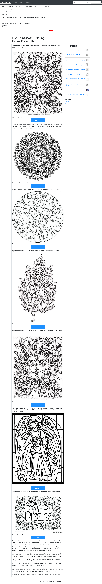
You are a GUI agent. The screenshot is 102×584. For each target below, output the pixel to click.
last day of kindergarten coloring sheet (75, 54)
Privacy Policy (27, 2)
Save (38, 120)
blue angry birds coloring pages (74, 65)
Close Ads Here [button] (5, 3)
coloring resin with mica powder (74, 90)
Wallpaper (67, 101)
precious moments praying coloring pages (75, 79)
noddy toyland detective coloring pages (75, 95)
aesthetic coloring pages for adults (75, 69)
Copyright (34, 2)
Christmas (67, 103)
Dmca (15, 2)
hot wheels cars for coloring (73, 74)
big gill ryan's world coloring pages (75, 60)
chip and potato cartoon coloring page (75, 84)
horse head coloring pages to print (75, 50)
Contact (20, 2)
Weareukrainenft (6, 2)
